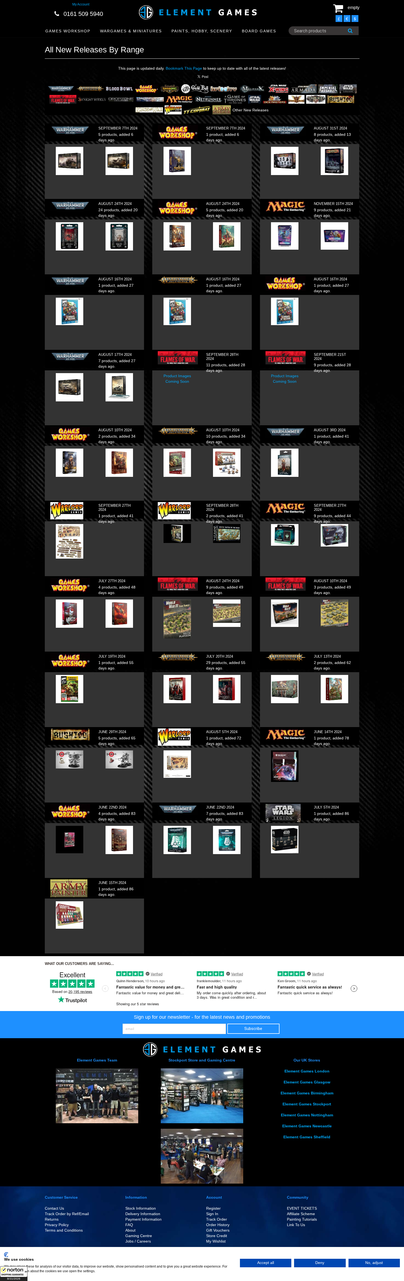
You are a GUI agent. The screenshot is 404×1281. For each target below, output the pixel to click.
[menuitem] (68, 31)
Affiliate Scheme (301, 1214)
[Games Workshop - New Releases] (147, 88)
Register (213, 1208)
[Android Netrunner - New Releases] (208, 99)
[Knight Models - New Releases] (92, 99)
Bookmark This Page (184, 68)
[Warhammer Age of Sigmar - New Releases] (90, 88)
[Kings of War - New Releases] (149, 109)
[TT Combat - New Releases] (197, 109)
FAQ (129, 1225)
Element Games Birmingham (307, 1093)
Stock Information (140, 1208)
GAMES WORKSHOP (67, 31)
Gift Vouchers (217, 1230)
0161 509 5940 (83, 13)
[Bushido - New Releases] (341, 99)
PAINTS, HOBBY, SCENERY (201, 31)
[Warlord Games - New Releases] (173, 109)
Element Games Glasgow (307, 1082)
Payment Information (143, 1219)
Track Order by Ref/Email (67, 1214)
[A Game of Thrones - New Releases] (235, 99)
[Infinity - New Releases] (223, 88)
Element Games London (307, 1071)
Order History (217, 1225)
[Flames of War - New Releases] (62, 99)
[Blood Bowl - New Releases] (119, 88)
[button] (13, 1273)
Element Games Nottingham (307, 1115)
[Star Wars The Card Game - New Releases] (254, 99)
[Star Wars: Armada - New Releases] (303, 88)
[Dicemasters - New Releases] (275, 99)
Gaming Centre (138, 1236)
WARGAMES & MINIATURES (131, 31)
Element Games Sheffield (306, 1137)
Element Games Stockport (307, 1104)
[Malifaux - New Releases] (253, 88)
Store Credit (216, 1236)
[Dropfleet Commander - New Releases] (150, 99)
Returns (52, 1219)
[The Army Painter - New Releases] (221, 109)
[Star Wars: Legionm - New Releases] (348, 88)
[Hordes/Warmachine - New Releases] (169, 88)
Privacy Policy (57, 1225)
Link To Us (296, 1225)
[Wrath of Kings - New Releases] (296, 99)
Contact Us (54, 1208)
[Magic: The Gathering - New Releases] (179, 99)
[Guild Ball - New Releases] (194, 88)
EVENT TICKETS (302, 1208)
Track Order (216, 1219)
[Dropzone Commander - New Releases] (121, 99)
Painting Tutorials (302, 1219)
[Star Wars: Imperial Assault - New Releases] (328, 88)
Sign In (212, 1214)
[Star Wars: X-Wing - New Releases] (278, 88)
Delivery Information (142, 1214)
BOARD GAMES (259, 31)
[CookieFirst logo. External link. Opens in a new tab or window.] (6, 1254)
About (130, 1230)
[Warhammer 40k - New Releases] (61, 88)
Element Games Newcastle (307, 1126)
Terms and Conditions (64, 1230)
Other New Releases (251, 110)
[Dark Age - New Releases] (315, 99)
